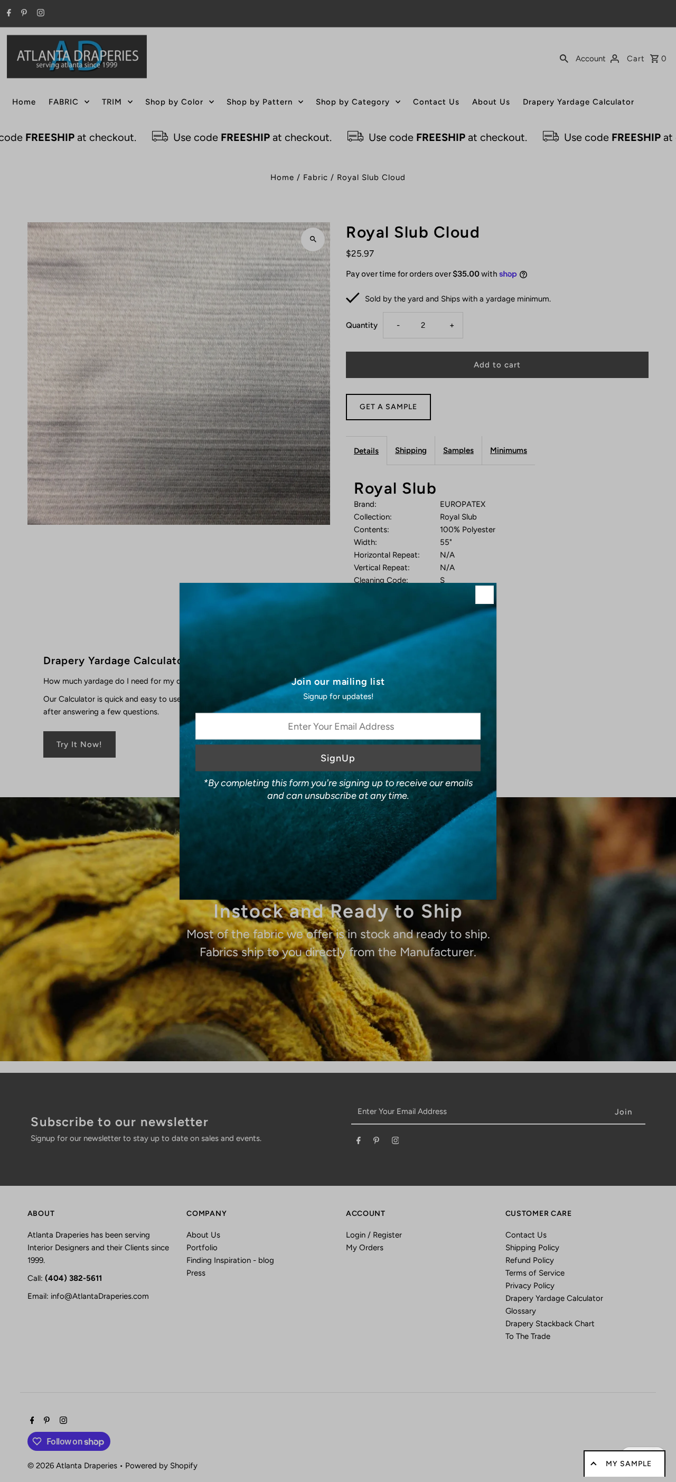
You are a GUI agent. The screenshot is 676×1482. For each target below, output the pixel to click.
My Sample (629, 1463)
